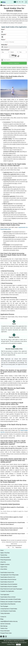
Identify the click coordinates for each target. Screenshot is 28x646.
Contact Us (3, 616)
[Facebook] (1, 636)
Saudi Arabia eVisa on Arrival (7, 597)
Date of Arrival (5, 49)
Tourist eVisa (3, 555)
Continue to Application (14, 63)
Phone (3, 39)
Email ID (3, 34)
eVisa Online (3, 569)
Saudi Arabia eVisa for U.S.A (7, 577)
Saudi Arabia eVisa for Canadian (8, 586)
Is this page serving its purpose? (14, 545)
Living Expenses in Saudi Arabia (8, 608)
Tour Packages (4, 606)
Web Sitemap (3, 626)
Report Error (18, 547)
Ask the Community (5, 623)
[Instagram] (6, 636)
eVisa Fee (3, 562)
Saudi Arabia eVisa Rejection (7, 604)
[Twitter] (3, 636)
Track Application (4, 594)
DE (22, 2)
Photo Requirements (5, 559)
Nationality (4, 44)
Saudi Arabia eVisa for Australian (8, 584)
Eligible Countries (5, 564)
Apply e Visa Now (5, 552)
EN (15, 2)
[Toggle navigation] (26, 2)
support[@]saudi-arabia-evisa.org (8, 621)
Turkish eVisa (3, 628)
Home (4, 5)
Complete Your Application (7, 591)
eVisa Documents (4, 557)
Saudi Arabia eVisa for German (8, 579)
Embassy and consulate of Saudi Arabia (10, 599)
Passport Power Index (6, 633)
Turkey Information (5, 613)
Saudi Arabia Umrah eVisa (7, 572)
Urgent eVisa (3, 566)
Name (3, 29)
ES (17, 2)
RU (20, 2)
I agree (18, 644)
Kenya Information (5, 630)
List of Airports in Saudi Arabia (8, 611)
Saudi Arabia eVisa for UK (7, 581)
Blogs (1, 619)
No (13, 547)
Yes (8, 547)
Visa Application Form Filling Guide (9, 574)
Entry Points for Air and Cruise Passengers (11, 589)
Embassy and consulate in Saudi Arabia (10, 601)
